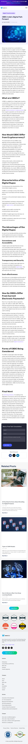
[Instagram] (12, 648)
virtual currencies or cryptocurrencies (15, 110)
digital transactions (18, 341)
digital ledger (19, 267)
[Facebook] (6, 648)
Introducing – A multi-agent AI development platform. (14, 2)
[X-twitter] (9, 648)
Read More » (5, 512)
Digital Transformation (9, 13)
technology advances (9, 394)
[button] (10, 455)
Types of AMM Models (8, 546)
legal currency (10, 205)
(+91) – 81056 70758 (9, 644)
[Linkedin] (3, 648)
